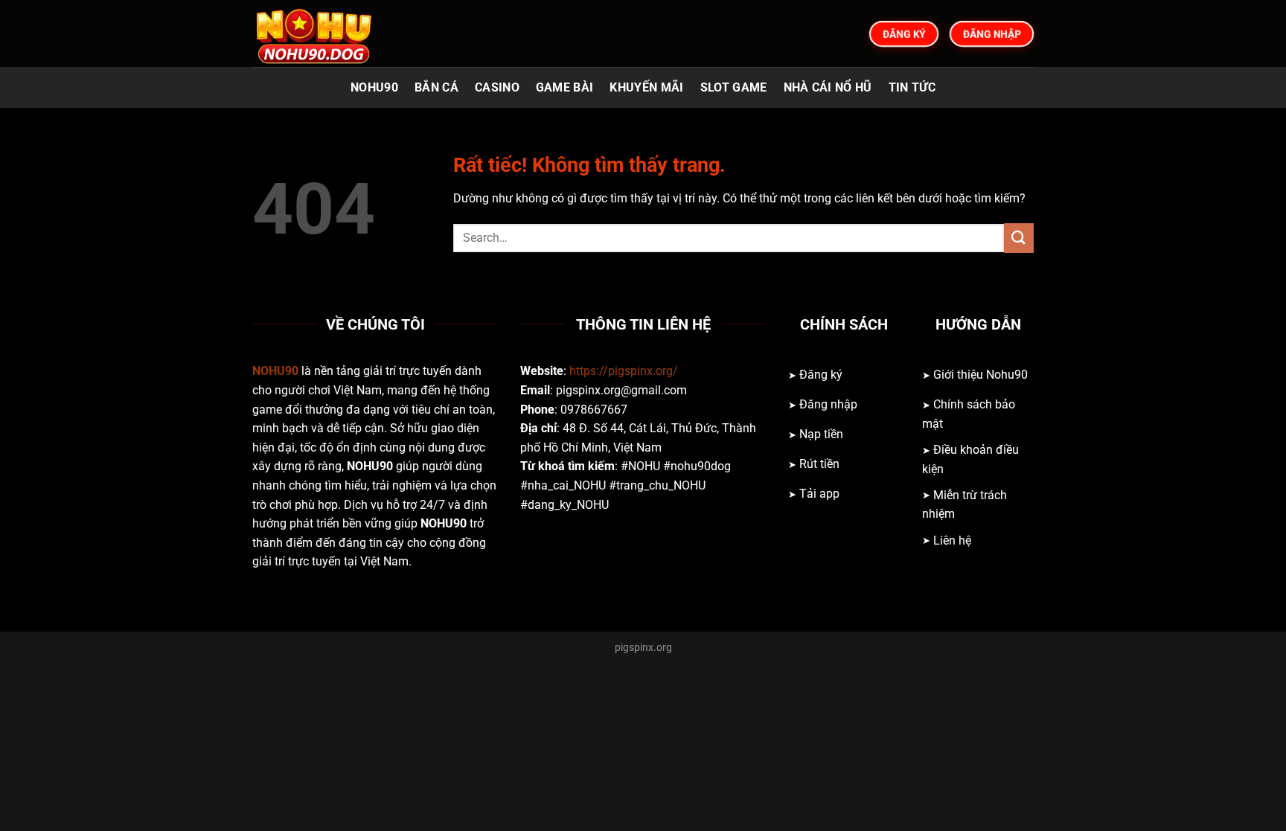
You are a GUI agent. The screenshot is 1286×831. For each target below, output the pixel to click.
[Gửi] (1019, 237)
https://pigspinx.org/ (623, 371)
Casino (497, 87)
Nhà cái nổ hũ (828, 87)
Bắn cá (436, 87)
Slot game (733, 87)
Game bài (565, 87)
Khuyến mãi (646, 87)
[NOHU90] (326, 33)
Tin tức (912, 87)
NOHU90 (374, 87)
